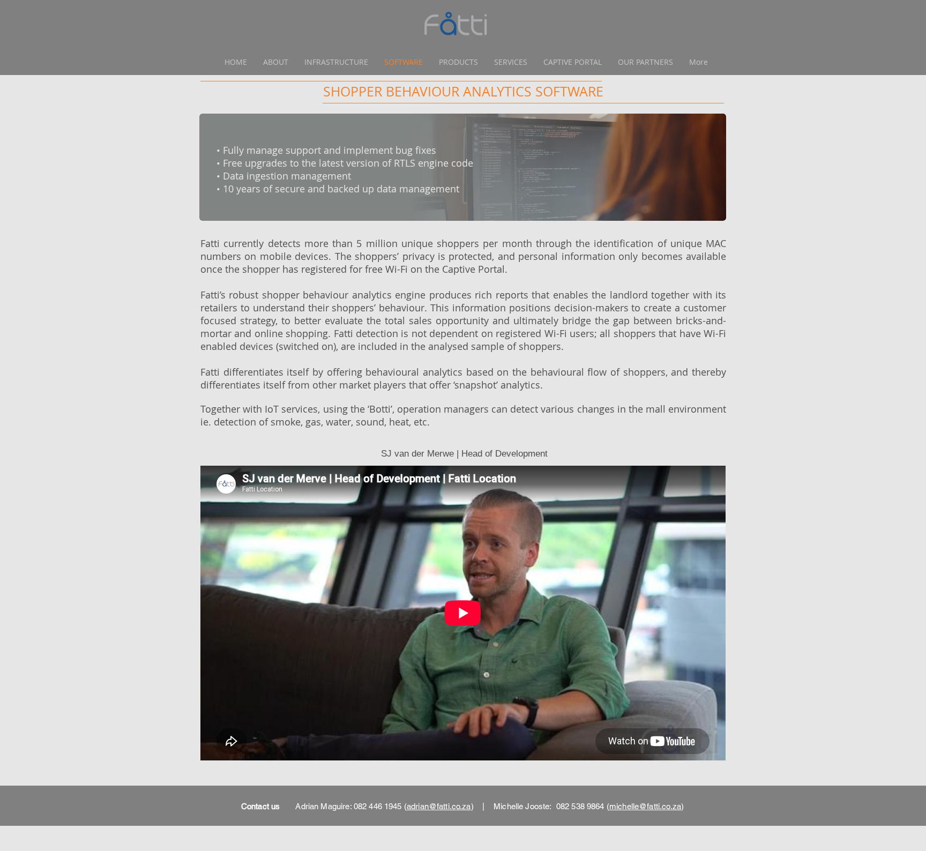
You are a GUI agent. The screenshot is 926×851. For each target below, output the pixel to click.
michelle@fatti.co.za (645, 806)
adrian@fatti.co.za (439, 806)
